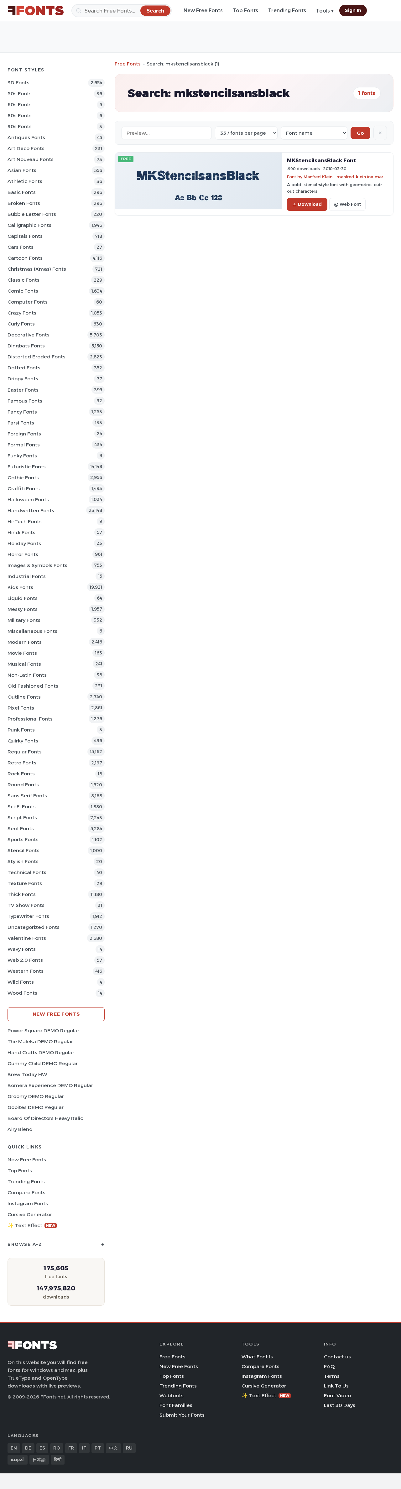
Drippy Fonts (23, 379)
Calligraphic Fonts (29, 225)
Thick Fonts (22, 894)
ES (42, 1448)
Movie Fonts (22, 653)
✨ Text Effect (31, 1225)
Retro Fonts (22, 763)
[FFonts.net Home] (36, 11)
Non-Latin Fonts (27, 675)
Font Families (175, 1405)
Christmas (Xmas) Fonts (37, 269)
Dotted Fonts (24, 368)
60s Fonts (20, 104)
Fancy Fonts (22, 412)
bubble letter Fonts (32, 214)
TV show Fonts (26, 905)
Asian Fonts (22, 170)
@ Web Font (347, 204)
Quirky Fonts (23, 741)
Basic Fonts (22, 192)
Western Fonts (26, 971)
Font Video (337, 1395)
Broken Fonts (24, 203)
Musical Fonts (24, 664)
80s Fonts (20, 115)
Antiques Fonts (26, 137)
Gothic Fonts (23, 478)
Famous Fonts (25, 401)
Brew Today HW (27, 1074)
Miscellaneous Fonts (32, 631)
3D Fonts (18, 83)
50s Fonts (20, 93)
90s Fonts (20, 126)
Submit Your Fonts (182, 1415)
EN (14, 1448)
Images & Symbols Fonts (37, 565)
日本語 (39, 1459)
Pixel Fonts (21, 708)
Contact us (337, 1357)
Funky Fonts (22, 456)
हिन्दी (57, 1459)
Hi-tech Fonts (25, 521)
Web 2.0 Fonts (25, 960)
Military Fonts (24, 620)
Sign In (353, 10)
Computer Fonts (28, 302)
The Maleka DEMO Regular (40, 1041)
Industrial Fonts (27, 576)
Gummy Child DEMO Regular (43, 1063)
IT (84, 1448)
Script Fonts (22, 817)
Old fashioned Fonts (33, 686)
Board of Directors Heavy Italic (45, 1118)
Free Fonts (128, 64)
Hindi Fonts (21, 532)
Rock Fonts (21, 774)
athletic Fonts (25, 181)
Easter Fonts (23, 390)
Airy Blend (20, 1129)
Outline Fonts (24, 697)
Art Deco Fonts (26, 148)
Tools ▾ (325, 11)
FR (71, 1448)
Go (360, 133)
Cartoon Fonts (25, 258)
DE (28, 1448)
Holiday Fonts (24, 543)
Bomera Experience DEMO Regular (50, 1085)
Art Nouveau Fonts (31, 159)
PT (98, 1448)
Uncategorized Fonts (34, 927)
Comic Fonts (23, 291)
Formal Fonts (24, 445)
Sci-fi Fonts (22, 807)
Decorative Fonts (28, 335)
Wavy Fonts (22, 949)
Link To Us (336, 1386)
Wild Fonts (21, 982)
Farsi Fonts (21, 423)
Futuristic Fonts (27, 467)
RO (56, 1448)
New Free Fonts (203, 10)
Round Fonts (23, 785)
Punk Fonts (21, 730)
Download (310, 204)
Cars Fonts (21, 247)
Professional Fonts (30, 719)
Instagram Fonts (28, 1203)
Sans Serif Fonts (27, 796)
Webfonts (171, 1395)
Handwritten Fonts (31, 510)
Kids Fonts (20, 587)
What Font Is (257, 1357)
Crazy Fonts (22, 313)
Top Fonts (245, 10)
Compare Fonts (26, 1192)
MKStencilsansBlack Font (321, 160)
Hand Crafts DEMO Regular (41, 1052)
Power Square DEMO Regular (43, 1030)
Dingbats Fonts (26, 346)
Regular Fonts (25, 752)
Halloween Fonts (28, 499)
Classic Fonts (23, 280)
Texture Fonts (25, 883)
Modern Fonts (25, 642)
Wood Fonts (22, 993)
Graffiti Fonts (24, 489)
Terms (332, 1376)
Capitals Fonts (25, 236)
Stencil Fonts (23, 850)
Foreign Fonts (24, 434)
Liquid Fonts (23, 598)
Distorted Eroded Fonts (36, 357)
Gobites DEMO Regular (36, 1107)
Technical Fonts (27, 872)
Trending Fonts (287, 10)
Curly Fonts (21, 324)
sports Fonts (23, 839)
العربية (17, 1459)
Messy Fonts (23, 609)
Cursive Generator (30, 1214)
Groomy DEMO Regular (36, 1096)
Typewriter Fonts (28, 916)
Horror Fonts (23, 554)
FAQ (329, 1366)
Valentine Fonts (27, 938)
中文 (113, 1448)
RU (129, 1448)
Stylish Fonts (23, 861)
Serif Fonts (21, 828)
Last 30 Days (339, 1405)
